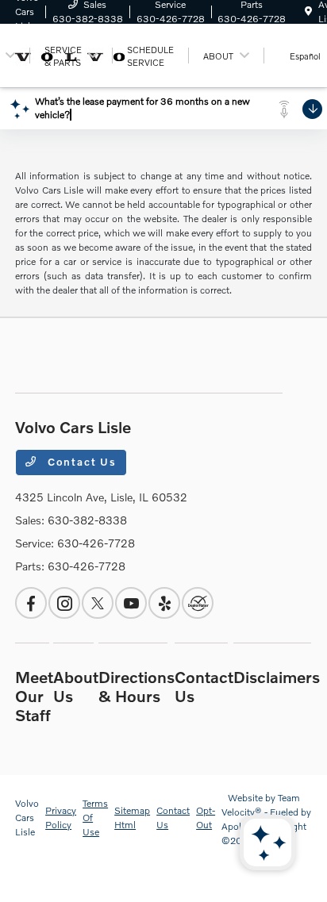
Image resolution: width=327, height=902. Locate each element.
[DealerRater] (198, 603)
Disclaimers (276, 676)
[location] (308, 11)
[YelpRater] (164, 603)
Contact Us (80, 461)
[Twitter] (97, 603)
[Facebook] (31, 603)
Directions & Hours (136, 686)
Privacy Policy (60, 817)
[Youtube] (131, 603)
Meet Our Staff (34, 695)
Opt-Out (205, 817)
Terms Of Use (95, 817)
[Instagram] (64, 603)
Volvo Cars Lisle (27, 817)
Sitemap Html (132, 817)
